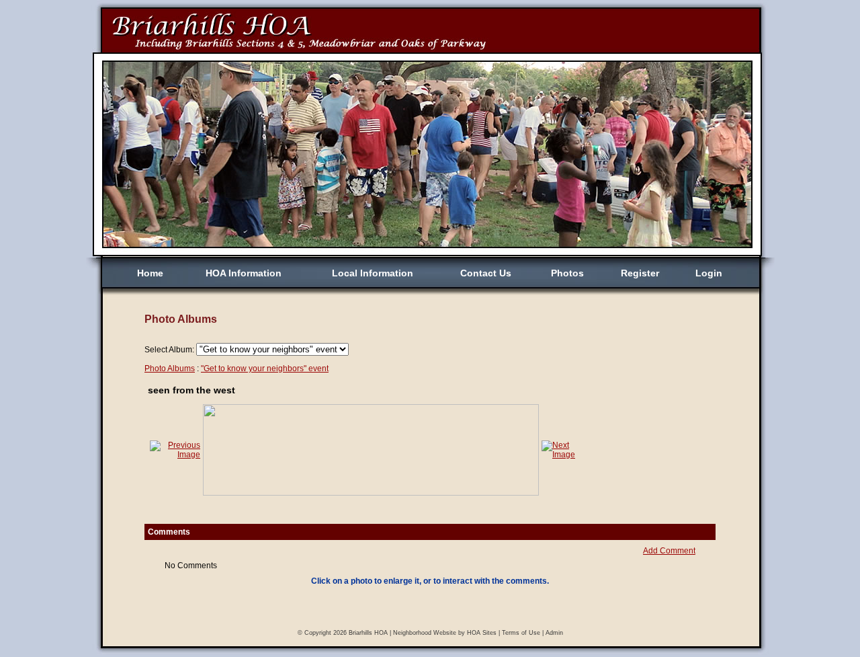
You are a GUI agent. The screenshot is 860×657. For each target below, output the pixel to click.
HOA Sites (482, 632)
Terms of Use (521, 632)
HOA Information (244, 273)
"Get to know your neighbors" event (265, 368)
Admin (554, 632)
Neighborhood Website (424, 632)
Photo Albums (169, 368)
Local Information (372, 273)
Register (640, 273)
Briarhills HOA (368, 632)
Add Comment (669, 550)
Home (150, 273)
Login (708, 273)
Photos (567, 273)
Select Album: (169, 349)
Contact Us (485, 273)
